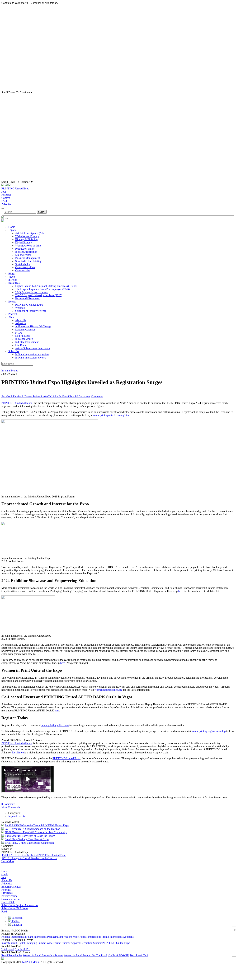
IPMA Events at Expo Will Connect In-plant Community (36, 832)
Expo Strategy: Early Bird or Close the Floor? (30, 835)
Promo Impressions (112, 936)
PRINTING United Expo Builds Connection (29, 842)
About (11, 317)
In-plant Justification (26, 251)
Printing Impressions (12, 936)
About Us (20, 320)
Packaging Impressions (59, 936)
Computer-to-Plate (25, 267)
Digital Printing (23, 242)
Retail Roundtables (11, 955)
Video (11, 276)
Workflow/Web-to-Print (28, 245)
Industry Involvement (27, 342)
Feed (4, 911)
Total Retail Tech (139, 955)
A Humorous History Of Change (33, 326)
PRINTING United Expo (15, 188)
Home (11, 226)
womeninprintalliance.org (108, 689)
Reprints (6, 889)
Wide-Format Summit (58, 942)
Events (12, 301)
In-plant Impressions (35, 936)
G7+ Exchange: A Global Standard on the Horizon (32, 828)
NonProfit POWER (118, 955)
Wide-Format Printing (27, 236)
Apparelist (128, 936)
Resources (14, 282)
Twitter (15, 921)
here (180, 591)
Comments (97, 396)
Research (6, 194)
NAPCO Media (30, 962)
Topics (12, 230)
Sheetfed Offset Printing (28, 261)
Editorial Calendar (25, 329)
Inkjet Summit (9, 942)
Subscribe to (19, 905)
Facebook (16, 917)
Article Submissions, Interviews (32, 348)
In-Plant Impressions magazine (32, 354)
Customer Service (11, 899)
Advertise (6, 204)
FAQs (18, 332)
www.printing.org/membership (209, 731)
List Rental (21, 345)
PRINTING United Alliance (16, 403)
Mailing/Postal (23, 254)
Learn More (7, 861)
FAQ (4, 200)
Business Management (27, 258)
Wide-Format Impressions (87, 936)
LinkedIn (16, 924)
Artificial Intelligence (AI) (29, 233)
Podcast (12, 314)
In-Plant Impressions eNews (30, 357)
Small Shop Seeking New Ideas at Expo (27, 839)
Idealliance (18, 752)
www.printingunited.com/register (111, 415)
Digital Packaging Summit (31, 942)
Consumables (22, 270)
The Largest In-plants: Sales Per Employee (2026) (42, 289)
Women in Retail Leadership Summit (43, 955)
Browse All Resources (27, 298)
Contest (5, 197)
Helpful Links (22, 335)
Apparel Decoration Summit (86, 942)
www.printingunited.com (55, 725)
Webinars (20, 307)
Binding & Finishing (26, 239)
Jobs (3, 191)
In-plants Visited (24, 338)
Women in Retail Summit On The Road (85, 955)
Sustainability (22, 264)
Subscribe (13, 351)
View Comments (10, 807)
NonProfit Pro (22, 949)
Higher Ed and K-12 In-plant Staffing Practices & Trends (46, 286)
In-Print (12, 279)
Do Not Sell (8, 902)
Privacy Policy (9, 895)
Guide (4, 874)
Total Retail (7, 949)
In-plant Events (9, 370)
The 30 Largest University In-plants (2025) (38, 295)
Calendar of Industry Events (30, 310)
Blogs (11, 273)
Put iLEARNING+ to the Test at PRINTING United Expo (37, 825)
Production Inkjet (24, 248)
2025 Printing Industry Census (31, 292)
